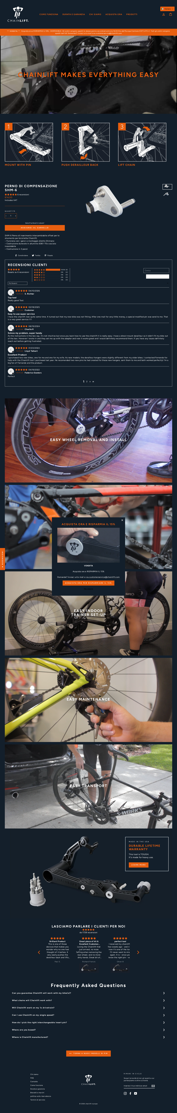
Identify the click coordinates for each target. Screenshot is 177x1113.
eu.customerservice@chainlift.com (103, 577)
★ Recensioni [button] (2, 559)
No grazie (88, 589)
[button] (167, 9)
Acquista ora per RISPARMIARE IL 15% (88, 583)
